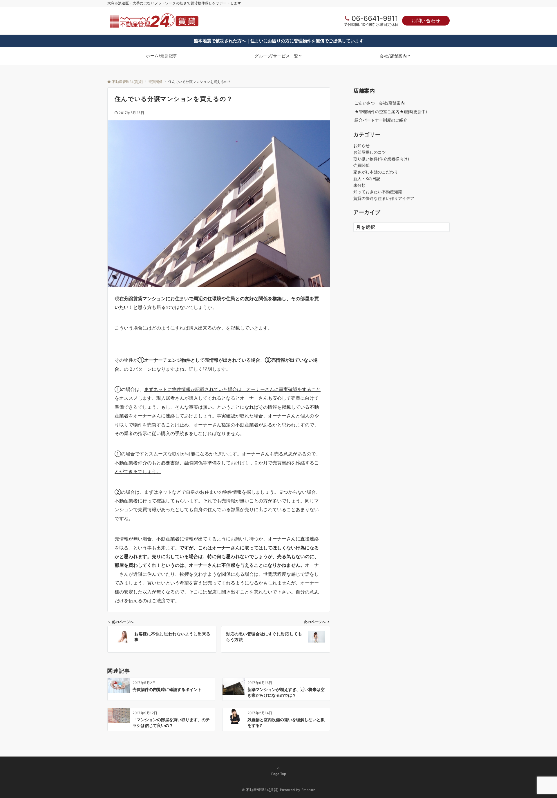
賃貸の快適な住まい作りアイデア (383, 198)
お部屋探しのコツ (369, 152)
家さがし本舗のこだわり (375, 171)
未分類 (359, 185)
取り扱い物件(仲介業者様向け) (381, 158)
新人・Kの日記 (366, 178)
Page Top (278, 774)
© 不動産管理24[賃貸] (260, 790)
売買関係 (361, 165)
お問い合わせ (425, 20)
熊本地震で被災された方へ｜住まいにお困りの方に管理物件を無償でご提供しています (279, 41)
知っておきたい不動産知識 (377, 191)
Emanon (308, 790)
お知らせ (361, 145)
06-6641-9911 (375, 18)
